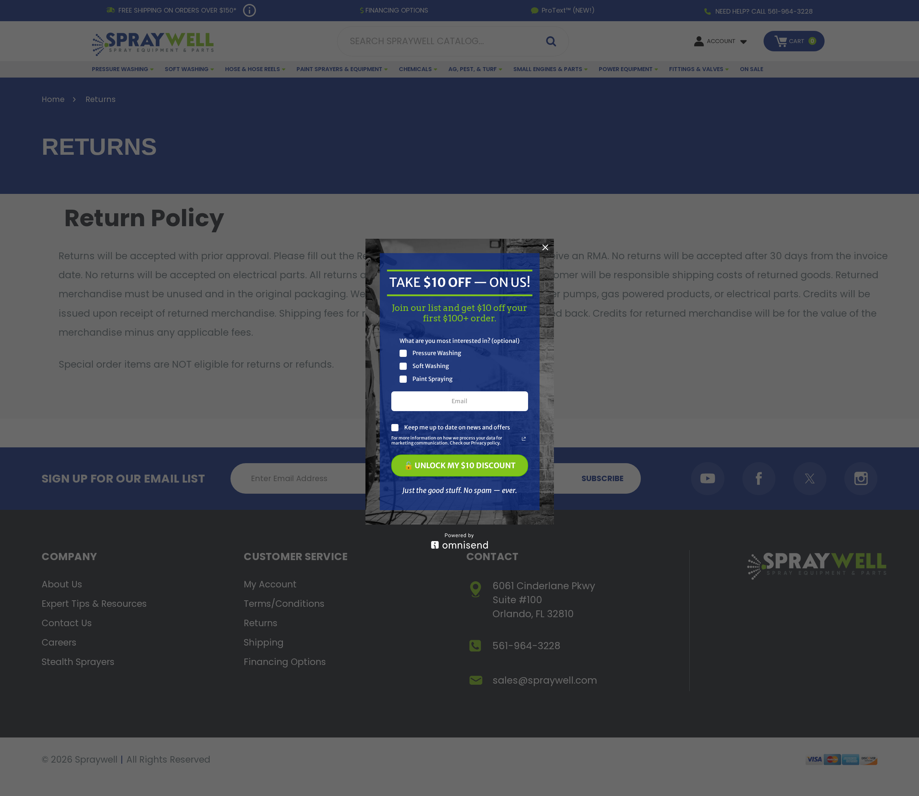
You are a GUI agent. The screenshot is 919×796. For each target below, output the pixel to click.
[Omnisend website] (459, 541)
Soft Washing (430, 366)
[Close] (545, 247)
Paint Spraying (432, 379)
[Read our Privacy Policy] (523, 438)
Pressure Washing (436, 353)
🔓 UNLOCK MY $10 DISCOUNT (460, 465)
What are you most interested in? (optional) (459, 340)
